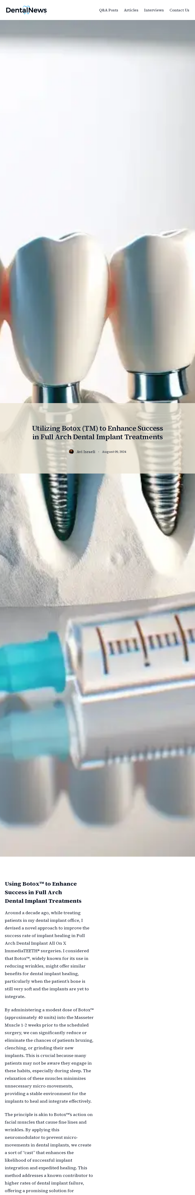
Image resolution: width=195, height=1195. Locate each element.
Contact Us (179, 10)
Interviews (154, 10)
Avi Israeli (86, 451)
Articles (131, 10)
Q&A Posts (108, 10)
